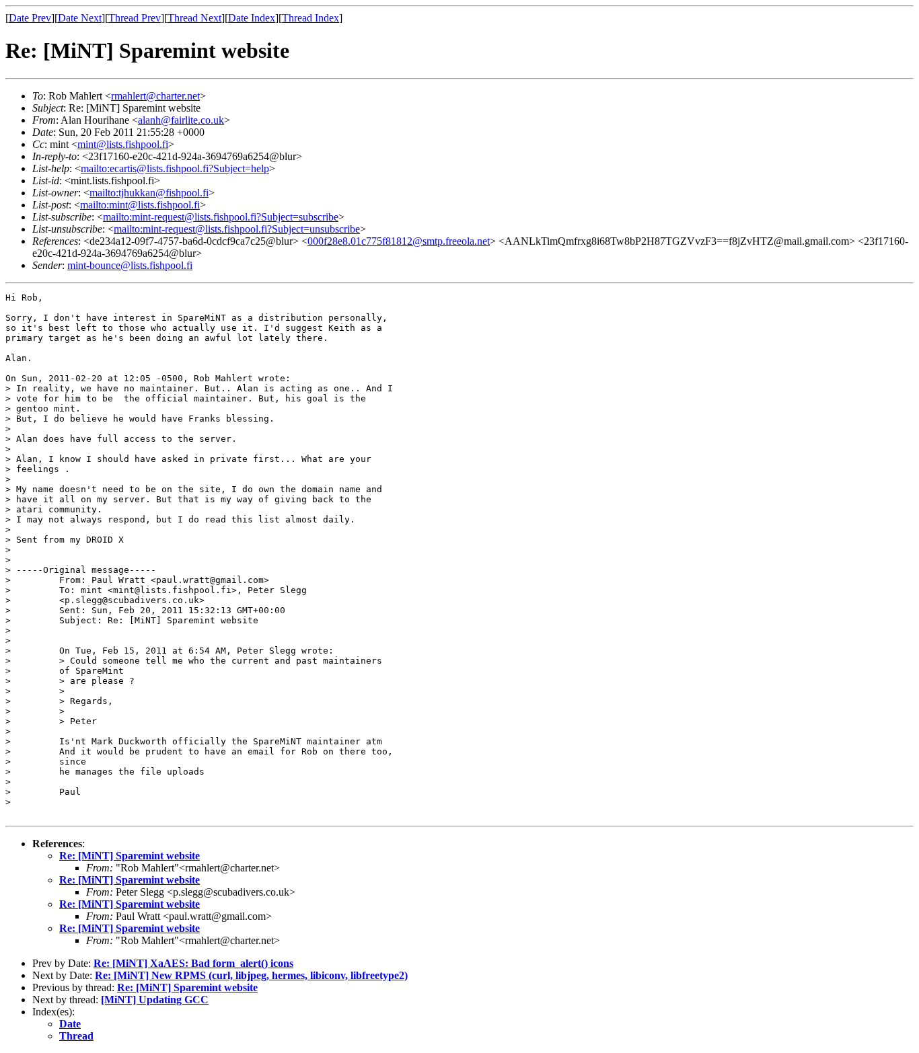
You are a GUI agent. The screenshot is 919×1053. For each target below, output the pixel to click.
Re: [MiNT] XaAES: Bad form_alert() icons (193, 963)
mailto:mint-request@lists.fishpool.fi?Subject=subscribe (220, 217)
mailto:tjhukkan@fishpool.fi (149, 192)
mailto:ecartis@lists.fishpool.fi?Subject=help (175, 168)
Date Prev (30, 18)
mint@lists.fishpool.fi (122, 144)
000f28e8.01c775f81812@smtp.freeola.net (398, 241)
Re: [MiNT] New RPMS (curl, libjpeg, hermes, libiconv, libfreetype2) (251, 975)
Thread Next (194, 18)
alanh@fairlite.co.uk (181, 120)
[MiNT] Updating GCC (155, 999)
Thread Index (310, 18)
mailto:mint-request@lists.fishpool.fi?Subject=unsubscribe (237, 229)
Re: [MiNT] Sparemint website (129, 855)
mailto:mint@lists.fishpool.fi (140, 204)
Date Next (80, 18)
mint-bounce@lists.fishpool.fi (129, 265)
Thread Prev (134, 18)
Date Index (251, 18)
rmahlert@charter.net (155, 96)
